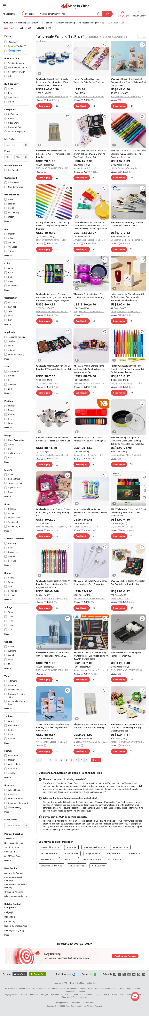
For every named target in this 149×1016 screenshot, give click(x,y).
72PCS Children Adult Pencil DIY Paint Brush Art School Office (128, 512)
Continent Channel (102, 988)
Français (44, 994)
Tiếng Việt (66, 997)
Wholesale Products (69, 988)
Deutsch (77, 994)
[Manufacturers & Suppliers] (74, 6)
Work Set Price (98, 865)
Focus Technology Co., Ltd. (76, 1006)
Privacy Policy (88, 1002)
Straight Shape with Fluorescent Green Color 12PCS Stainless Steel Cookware (127, 440)
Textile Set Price (71, 853)
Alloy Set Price (113, 853)
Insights (81, 991)
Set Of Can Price (77, 865)
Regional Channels (134, 988)
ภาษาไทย (130, 994)
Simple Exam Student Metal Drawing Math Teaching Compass (52, 727)
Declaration (75, 1002)
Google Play (38, 974)
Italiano (68, 994)
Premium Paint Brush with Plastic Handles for (52, 654)
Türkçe (139, 994)
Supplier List (25, 27)
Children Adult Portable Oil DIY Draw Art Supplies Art (53, 367)
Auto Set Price (133, 853)
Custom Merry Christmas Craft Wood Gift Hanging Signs (127, 727)
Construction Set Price (91, 859)
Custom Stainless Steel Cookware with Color (88, 296)
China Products (24, 988)
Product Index (69, 991)
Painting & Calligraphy (14, 930)
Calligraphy (9, 912)
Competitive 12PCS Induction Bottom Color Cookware (53, 439)
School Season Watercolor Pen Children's (128, 582)
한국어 (106, 994)
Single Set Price (93, 853)
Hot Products (10, 988)
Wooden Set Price (49, 853)
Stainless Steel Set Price (94, 847)
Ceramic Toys (10, 921)
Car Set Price (67, 859)
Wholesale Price (86, 988)
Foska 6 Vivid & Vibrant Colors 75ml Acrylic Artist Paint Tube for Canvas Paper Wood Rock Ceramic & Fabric (90, 225)
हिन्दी (121, 994)
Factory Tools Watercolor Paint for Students (88, 81)
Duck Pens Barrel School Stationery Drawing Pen (90, 512)
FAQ (65, 983)
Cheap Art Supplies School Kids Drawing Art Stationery (53, 512)
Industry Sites (118, 988)
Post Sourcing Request (125, 956)
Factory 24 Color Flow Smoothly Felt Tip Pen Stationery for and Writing (127, 369)
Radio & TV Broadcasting (15, 925)
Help (72, 983)
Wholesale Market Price (51, 865)
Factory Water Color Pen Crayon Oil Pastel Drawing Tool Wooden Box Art (89, 153)
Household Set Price (50, 847)
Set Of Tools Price (116, 859)
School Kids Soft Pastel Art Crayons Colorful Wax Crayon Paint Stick (53, 584)
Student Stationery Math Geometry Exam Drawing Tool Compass (128, 82)
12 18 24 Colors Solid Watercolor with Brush (89, 439)
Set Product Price (120, 847)
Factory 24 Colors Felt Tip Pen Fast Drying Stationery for (52, 225)
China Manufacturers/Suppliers (45, 988)
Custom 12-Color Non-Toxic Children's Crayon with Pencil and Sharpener (128, 153)
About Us (57, 983)
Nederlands (88, 994)
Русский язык (56, 994)
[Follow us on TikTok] (119, 974)
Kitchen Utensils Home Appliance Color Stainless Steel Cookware (88, 369)
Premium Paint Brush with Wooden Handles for (90, 726)
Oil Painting (9, 916)
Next (94, 760)
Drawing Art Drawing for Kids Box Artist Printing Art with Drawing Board (91, 655)
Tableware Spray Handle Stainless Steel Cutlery (90, 582)
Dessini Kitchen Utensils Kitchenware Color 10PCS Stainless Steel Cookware (52, 82)
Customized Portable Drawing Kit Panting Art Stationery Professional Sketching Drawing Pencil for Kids (53, 297)
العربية (98, 994)
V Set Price (71, 847)
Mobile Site (91, 983)
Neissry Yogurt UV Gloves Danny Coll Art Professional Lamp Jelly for (127, 297)
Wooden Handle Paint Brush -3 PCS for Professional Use (53, 153)
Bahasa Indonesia (80, 997)
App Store (20, 974)
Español (24, 994)
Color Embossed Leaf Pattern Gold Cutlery (127, 224)
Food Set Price (47, 859)
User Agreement (61, 1002)
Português (34, 994)
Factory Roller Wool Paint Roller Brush (126, 654)
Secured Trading (44, 27)
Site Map (80, 983)
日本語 (114, 994)
